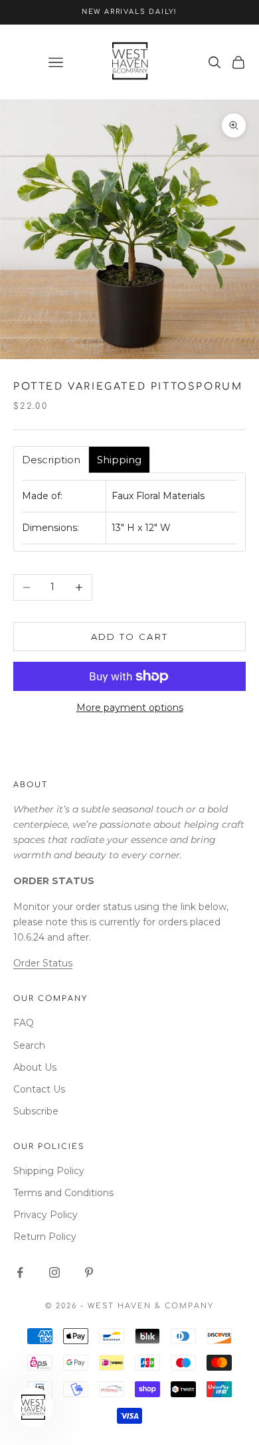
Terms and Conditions (63, 1193)
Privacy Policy (45, 1215)
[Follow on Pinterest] (89, 1272)
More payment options (129, 708)
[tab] (51, 459)
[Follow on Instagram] (54, 1272)
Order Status (42, 963)
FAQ (23, 1023)
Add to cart (130, 636)
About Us (34, 1067)
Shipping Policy (48, 1171)
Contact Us (39, 1089)
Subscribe (35, 1111)
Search (29, 1045)
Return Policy (44, 1237)
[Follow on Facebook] (20, 1272)
